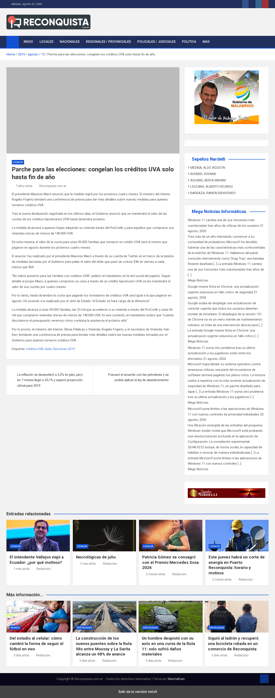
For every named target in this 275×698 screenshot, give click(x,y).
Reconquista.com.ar (52, 186)
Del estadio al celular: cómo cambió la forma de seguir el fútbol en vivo (36, 643)
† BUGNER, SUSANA (202, 174)
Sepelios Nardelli (208, 159)
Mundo (15, 627)
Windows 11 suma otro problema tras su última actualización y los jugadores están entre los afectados (221, 353)
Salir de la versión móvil (137, 691)
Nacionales (69, 42)
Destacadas (84, 627)
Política (189, 42)
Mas (206, 42)
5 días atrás (87, 660)
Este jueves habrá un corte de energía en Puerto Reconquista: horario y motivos (237, 565)
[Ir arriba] (264, 678)
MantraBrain (176, 679)
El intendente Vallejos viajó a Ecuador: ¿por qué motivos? (37, 560)
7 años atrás (24, 186)
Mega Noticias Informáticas (219, 211)
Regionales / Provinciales (108, 42)
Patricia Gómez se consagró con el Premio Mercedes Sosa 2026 (170, 562)
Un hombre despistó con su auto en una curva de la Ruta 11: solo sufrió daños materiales (168, 646)
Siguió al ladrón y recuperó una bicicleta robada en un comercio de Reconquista (233, 643)
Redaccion (44, 568)
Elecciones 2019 (64, 349)
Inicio (28, 42)
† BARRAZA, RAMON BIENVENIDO (212, 193)
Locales (46, 42)
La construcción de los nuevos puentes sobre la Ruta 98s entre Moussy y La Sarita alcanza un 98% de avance (104, 646)
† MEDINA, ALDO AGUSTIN (206, 168)
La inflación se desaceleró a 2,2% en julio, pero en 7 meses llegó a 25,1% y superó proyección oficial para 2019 (50, 380)
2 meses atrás (155, 574)
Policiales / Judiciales (156, 42)
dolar (48, 349)
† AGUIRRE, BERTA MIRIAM (207, 180)
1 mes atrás (22, 568)
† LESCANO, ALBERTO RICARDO (210, 187)
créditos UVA (34, 349)
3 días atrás (21, 655)
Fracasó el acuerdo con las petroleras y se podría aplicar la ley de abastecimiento (138, 377)
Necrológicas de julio (96, 557)
